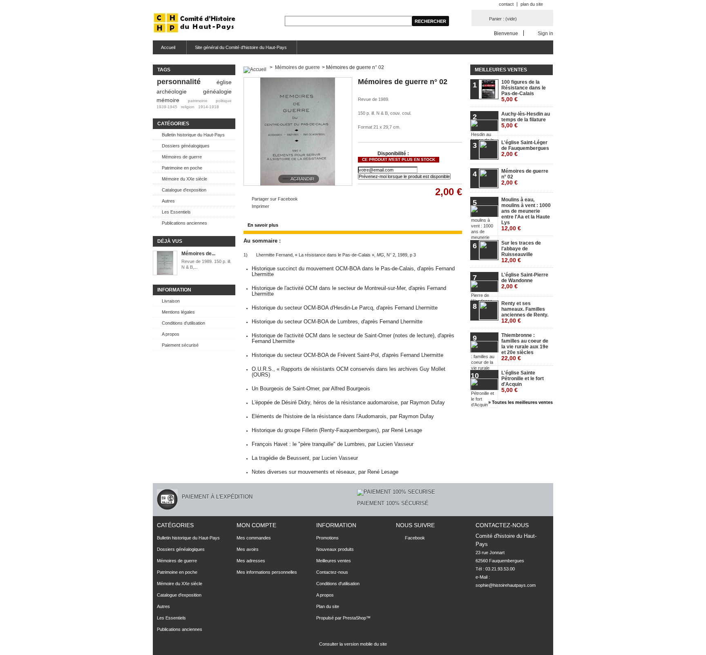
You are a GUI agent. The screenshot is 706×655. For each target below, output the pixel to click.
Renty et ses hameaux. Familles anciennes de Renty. (524, 312)
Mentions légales (178, 312)
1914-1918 (208, 107)
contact (506, 4)
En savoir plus (263, 225)
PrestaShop (354, 617)
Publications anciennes (184, 223)
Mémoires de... (198, 253)
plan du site (532, 4)
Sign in (545, 33)
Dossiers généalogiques (186, 145)
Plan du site (327, 606)
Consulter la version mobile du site (353, 644)
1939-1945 (166, 107)
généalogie (217, 91)
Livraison (171, 301)
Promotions (327, 537)
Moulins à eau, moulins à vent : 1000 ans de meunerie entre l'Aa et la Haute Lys (526, 214)
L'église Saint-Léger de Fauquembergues (525, 148)
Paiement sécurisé (180, 345)
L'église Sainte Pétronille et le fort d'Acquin (522, 381)
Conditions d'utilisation (183, 323)
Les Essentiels (176, 211)
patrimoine (198, 100)
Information (174, 290)
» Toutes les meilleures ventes (520, 402)
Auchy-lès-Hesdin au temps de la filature (525, 120)
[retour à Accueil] (255, 67)
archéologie (171, 91)
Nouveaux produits (335, 549)
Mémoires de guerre (182, 156)
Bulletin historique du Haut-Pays (193, 134)
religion (187, 107)
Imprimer (260, 206)
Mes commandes (254, 537)
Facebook (415, 537)
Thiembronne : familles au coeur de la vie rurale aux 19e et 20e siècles (524, 346)
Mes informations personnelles (267, 572)
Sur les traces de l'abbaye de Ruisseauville (521, 251)
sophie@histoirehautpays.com (506, 585)
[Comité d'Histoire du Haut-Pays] (195, 23)
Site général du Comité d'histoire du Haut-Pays (241, 47)
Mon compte (256, 525)
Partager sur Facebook (275, 198)
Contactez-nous (332, 572)
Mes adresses (251, 560)
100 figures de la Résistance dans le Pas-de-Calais (523, 90)
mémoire (167, 100)
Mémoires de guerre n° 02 (524, 177)
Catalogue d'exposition (184, 189)
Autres (168, 200)
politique (224, 100)
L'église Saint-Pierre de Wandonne (524, 281)
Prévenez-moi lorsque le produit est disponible (404, 176)
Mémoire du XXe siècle (184, 178)
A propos (170, 334)
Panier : (503, 18)
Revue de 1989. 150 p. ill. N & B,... (206, 264)
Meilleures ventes (501, 70)
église (224, 82)
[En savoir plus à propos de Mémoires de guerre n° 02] (165, 263)
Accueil (164, 49)
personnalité (179, 82)
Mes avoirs (248, 549)
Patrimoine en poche (182, 167)
